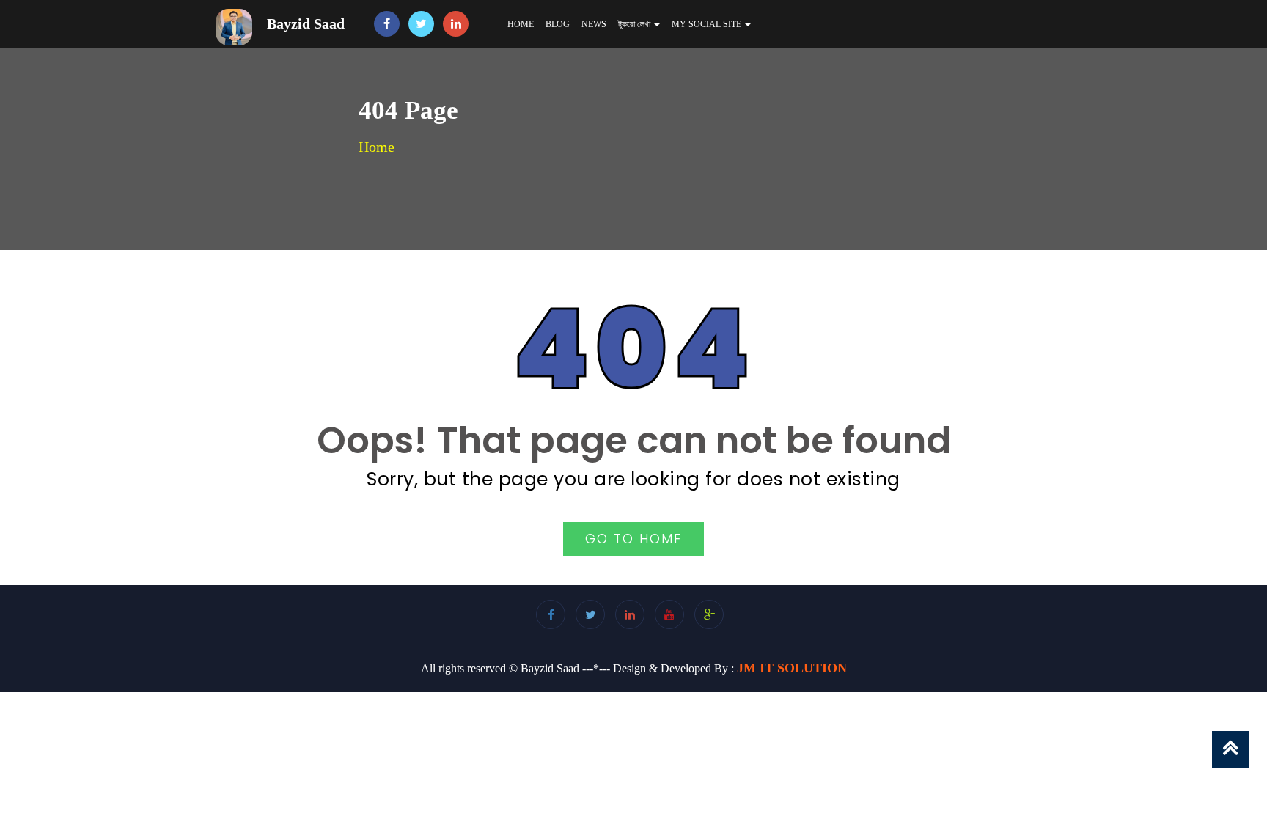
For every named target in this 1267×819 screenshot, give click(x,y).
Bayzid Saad (306, 23)
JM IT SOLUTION (792, 668)
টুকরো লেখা (635, 24)
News (593, 24)
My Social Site (707, 24)
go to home (633, 538)
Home (520, 24)
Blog (558, 24)
